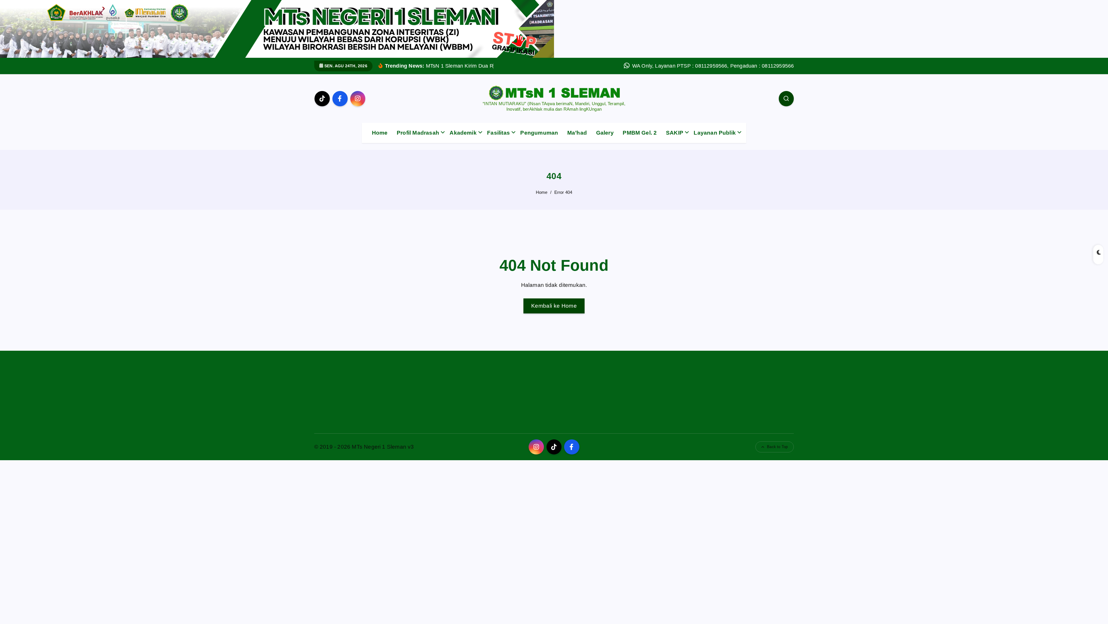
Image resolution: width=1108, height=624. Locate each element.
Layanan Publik (715, 133)
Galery (605, 133)
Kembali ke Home (554, 306)
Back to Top (777, 447)
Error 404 (563, 192)
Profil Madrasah (418, 133)
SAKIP (674, 133)
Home (380, 133)
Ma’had (577, 133)
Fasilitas (498, 133)
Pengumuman (539, 133)
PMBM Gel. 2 (640, 133)
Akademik (463, 133)
